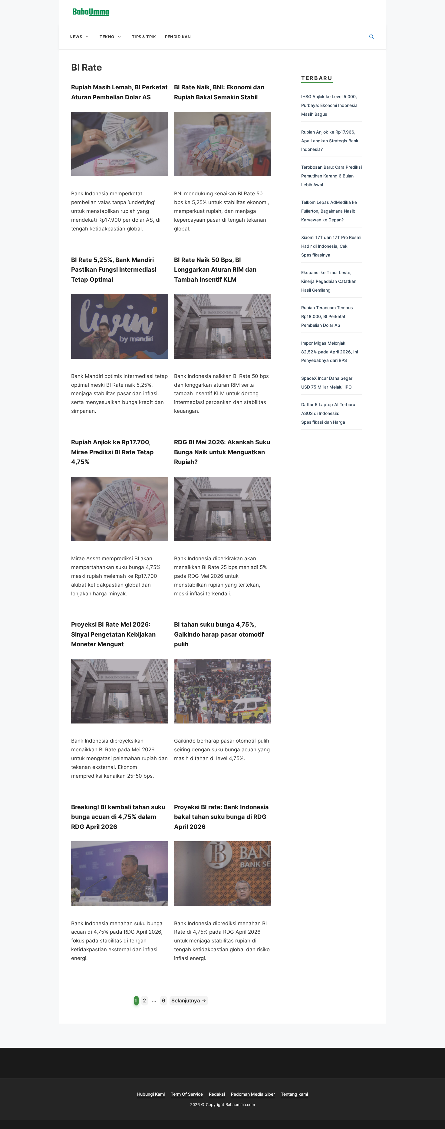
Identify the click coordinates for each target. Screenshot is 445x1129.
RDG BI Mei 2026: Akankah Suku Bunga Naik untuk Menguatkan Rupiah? (222, 452)
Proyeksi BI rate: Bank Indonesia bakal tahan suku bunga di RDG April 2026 (221, 816)
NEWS (76, 36)
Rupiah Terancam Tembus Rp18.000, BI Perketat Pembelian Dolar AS (327, 316)
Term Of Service (187, 1094)
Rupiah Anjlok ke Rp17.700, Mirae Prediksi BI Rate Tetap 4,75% (112, 452)
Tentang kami (294, 1094)
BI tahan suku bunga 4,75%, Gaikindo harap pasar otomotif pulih (219, 634)
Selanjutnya (188, 1001)
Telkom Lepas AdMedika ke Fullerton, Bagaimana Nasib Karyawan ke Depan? (329, 211)
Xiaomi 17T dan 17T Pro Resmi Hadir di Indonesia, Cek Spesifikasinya (331, 246)
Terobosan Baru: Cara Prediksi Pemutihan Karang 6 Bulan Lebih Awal (331, 175)
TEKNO (107, 36)
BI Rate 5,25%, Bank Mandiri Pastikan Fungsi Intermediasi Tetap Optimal (113, 269)
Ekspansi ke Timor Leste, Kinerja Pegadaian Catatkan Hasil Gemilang (328, 281)
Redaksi (217, 1094)
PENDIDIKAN (178, 36)
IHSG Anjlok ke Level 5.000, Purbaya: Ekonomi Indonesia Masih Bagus (329, 105)
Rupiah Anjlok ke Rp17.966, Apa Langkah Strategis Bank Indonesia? (329, 140)
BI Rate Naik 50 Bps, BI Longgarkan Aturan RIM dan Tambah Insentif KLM (215, 269)
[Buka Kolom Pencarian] (371, 37)
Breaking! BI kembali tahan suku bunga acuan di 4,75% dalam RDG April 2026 (118, 816)
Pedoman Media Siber (253, 1094)
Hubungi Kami (151, 1094)
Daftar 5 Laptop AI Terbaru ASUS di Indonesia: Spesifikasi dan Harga (328, 413)
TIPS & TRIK (144, 36)
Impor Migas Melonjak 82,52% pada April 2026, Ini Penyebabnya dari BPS (329, 351)
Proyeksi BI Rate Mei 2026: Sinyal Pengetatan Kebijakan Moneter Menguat (113, 634)
